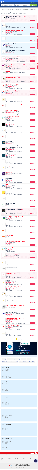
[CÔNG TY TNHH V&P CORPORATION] (3, 79)
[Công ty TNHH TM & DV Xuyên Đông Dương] (3, 58)
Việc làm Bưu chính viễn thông (6, 377)
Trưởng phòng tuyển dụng (10, 153)
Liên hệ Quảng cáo (11, 467)
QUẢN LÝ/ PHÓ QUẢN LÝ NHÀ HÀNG (12, 110)
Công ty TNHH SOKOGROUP (10, 148)
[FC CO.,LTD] (3, 45)
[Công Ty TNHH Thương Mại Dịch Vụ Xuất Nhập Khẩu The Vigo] (3, 167)
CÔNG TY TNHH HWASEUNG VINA (10, 185)
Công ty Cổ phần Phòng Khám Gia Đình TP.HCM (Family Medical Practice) (15, 72)
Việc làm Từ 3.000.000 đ (5, 397)
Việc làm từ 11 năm (4, 447)
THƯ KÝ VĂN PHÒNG (9, 280)
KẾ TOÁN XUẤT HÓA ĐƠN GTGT (11, 77)
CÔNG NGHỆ (9, 458)
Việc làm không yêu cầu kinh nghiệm (7, 440)
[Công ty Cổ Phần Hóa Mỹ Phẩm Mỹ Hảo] (3, 86)
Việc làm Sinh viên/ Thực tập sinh (7, 411)
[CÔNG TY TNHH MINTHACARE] (3, 38)
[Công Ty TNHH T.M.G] (3, 51)
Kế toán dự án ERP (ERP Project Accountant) (13, 166)
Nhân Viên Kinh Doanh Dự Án (10, 235)
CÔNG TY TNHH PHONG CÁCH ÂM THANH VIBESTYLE (13, 198)
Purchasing (4, 359)
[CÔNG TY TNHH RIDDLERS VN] (3, 18)
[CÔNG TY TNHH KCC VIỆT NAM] (3, 92)
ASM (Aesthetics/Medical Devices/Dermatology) (14, 104)
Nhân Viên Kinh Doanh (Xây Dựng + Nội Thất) (13, 286)
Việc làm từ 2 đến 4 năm (5, 443)
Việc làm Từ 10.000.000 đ (5, 401)
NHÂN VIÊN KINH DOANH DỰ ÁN (11, 56)
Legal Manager (8, 299)
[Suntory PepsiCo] (3, 118)
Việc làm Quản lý (4, 416)
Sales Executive (9, 359)
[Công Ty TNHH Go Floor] (3, 275)
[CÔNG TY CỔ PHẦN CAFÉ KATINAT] (3, 143)
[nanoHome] (3, 204)
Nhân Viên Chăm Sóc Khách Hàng (11, 43)
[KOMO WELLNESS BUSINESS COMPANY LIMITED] (3, 333)
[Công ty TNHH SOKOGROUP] (3, 149)
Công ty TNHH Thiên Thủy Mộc (10, 242)
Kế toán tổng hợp (9, 122)
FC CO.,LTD (7, 44)
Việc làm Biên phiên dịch (5, 376)
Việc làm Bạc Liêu (4, 388)
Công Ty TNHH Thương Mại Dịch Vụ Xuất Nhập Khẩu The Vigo (14, 167)
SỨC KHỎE (24, 459)
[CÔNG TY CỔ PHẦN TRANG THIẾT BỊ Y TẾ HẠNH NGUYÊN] (3, 327)
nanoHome (7, 204)
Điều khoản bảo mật (16, 467)
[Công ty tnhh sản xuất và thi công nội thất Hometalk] (3, 288)
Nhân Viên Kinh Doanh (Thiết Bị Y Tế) (12, 23)
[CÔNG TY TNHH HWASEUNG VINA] (3, 186)
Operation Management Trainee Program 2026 (13, 64)
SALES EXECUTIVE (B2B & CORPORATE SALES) (14, 147)
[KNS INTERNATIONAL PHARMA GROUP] (3, 105)
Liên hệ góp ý (21, 467)
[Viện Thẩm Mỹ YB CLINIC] (3, 99)
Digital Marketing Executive (10, 331)
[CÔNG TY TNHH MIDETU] (3, 124)
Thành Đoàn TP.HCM (21, 466)
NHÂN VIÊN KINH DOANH (10, 90)
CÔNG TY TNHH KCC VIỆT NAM (10, 92)
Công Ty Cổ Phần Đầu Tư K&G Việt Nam (11, 31)
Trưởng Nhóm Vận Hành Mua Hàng (11, 267)
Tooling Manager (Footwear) (10, 184)
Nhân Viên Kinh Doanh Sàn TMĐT (11, 312)
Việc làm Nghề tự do (5, 428)
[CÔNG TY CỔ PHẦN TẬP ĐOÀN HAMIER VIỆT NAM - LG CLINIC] (3, 173)
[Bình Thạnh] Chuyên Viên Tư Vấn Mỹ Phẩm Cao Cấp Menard (15, 241)
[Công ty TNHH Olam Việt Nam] (3, 65)
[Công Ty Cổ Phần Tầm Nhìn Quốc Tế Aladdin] (3, 112)
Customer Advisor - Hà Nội (10, 203)
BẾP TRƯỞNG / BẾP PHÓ (10, 253)
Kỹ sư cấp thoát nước (22, 361)
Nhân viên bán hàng (31, 361)
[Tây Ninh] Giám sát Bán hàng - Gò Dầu (12, 116)
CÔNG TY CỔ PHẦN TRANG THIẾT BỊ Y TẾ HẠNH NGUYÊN (14, 326)
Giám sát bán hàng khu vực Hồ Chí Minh (12, 84)
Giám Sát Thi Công (9, 273)
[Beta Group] (3, 268)
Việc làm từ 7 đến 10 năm (5, 446)
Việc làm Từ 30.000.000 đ (5, 404)
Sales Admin (29, 359)
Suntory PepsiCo (8, 117)
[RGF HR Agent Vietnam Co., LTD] (3, 306)
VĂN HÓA (16, 458)
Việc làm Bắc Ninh (4, 391)
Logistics (16, 361)
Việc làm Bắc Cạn (4, 389)
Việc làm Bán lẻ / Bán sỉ (5, 372)
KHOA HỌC (24, 458)
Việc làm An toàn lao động (5, 370)
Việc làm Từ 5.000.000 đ (5, 398)
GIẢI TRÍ (16, 459)
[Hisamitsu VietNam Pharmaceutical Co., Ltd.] (3, 218)
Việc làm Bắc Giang (5, 390)
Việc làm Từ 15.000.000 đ (5, 402)
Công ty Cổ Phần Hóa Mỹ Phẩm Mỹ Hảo (11, 85)
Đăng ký (32, 2)
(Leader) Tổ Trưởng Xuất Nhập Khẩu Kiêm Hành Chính (14, 216)
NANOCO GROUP (8, 236)
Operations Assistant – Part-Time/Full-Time (13, 209)
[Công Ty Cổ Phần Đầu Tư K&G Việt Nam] (3, 32)
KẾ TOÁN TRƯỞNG (9, 178)
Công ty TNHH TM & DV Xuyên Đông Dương (12, 58)
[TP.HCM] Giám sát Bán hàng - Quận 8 (12, 247)
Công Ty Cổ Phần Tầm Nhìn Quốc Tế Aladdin (12, 111)
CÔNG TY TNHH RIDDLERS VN (10, 18)
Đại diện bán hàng (17, 359)
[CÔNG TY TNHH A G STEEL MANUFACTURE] (3, 211)
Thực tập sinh (23, 359)
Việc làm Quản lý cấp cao (5, 417)
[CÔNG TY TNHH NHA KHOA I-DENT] (3, 282)
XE (8, 459)
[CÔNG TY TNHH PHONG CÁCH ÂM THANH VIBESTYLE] (3, 198)
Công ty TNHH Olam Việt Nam (10, 65)
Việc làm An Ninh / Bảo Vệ (5, 369)
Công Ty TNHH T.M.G (9, 51)
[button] (36, 1)
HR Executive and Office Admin (11, 135)
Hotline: (26, 467)
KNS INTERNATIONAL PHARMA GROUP (11, 105)
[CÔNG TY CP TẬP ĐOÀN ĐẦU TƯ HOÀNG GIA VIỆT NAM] (3, 294)
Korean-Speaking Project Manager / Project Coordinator (13, 17)
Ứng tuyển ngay (33, 20)
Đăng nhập (35, 2)
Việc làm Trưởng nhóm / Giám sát (7, 415)
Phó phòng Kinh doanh (10, 292)
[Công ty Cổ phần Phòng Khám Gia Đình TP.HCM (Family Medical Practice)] (3, 72)
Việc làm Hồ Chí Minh (5, 384)
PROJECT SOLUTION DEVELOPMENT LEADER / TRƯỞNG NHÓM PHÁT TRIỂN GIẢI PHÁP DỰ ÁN (15, 319)
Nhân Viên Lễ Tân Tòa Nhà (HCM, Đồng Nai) (13, 190)
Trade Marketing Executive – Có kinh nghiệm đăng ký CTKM (15, 50)
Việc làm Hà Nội (4, 383)
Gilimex (7, 179)
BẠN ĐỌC (31, 458)
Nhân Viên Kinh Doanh (9, 197)
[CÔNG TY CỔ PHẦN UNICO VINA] (3, 130)
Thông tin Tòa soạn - (16, 466)
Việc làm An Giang (4, 385)
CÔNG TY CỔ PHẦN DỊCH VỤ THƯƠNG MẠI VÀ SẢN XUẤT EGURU (15, 313)
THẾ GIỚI (2, 459)
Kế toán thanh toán (9, 172)
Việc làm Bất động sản (5, 375)
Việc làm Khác (4, 429)
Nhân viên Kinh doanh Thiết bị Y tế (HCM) (12, 325)
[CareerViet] (33, 453)
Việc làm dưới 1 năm (5, 442)
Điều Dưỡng (8, 71)
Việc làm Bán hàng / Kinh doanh (6, 371)
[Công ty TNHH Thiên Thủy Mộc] (3, 243)
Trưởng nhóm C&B (9, 141)
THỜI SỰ (2, 458)
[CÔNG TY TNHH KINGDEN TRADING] (3, 161)
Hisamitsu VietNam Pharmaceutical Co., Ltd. (12, 217)
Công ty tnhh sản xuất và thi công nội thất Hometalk (13, 287)
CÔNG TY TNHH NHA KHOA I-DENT (11, 281)
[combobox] (8, 5)
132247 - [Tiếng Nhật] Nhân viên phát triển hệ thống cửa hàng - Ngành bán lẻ (15, 306)
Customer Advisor (9, 222)
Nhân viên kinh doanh (5, 361)
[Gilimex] (3, 180)
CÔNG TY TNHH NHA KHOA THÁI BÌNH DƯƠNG (12, 24)
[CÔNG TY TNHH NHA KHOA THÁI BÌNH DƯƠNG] (3, 25)
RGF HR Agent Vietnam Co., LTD (10, 307)
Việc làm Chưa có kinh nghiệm (6, 441)
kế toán (12, 361)
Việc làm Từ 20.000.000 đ (5, 403)
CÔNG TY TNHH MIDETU (9, 123)
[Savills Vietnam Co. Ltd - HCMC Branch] (3, 192)
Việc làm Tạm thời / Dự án (5, 427)
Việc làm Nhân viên (5, 414)
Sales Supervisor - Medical (10, 37)
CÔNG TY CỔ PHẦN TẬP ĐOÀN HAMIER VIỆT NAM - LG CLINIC (14, 173)
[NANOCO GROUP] (3, 230)
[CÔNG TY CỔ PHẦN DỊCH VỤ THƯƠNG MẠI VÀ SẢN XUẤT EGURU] (3, 314)
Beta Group (7, 268)
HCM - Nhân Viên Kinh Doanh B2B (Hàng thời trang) (14, 30)
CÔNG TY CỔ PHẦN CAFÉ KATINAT (11, 142)
